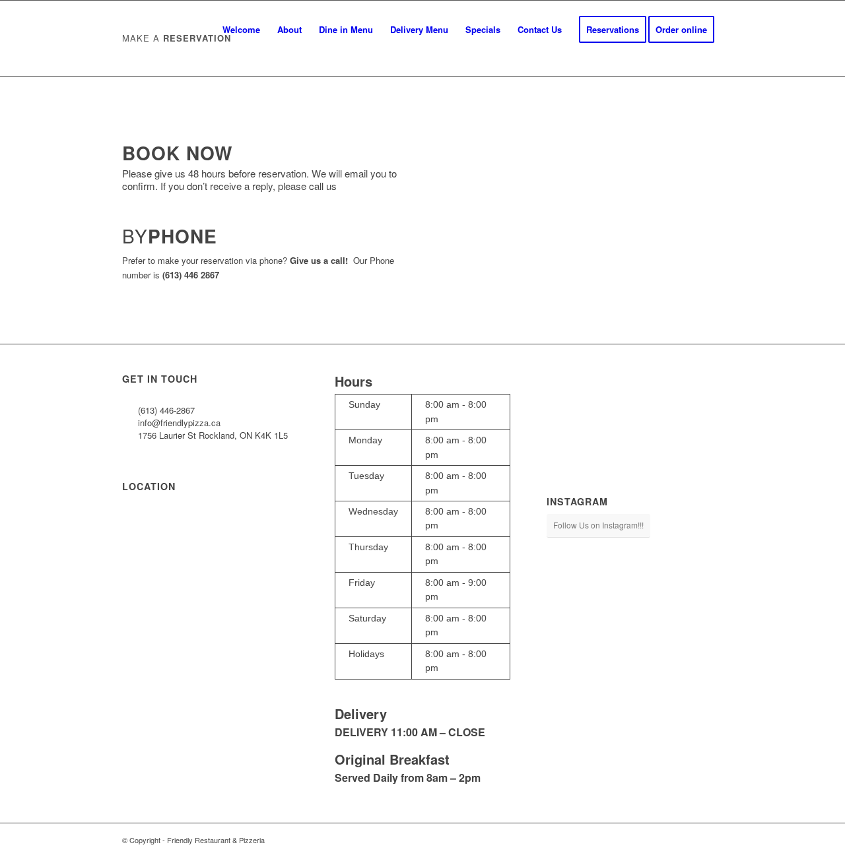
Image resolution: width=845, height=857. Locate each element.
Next (693, 204)
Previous (470, 204)
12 (639, 281)
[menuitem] (241, 30)
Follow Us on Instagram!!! (598, 524)
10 (618, 281)
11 (629, 281)
